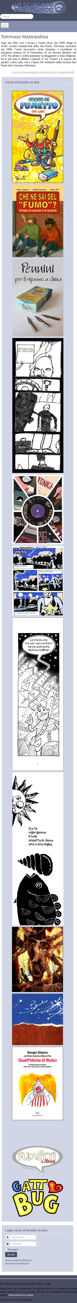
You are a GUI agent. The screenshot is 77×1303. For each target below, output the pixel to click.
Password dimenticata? (17, 1263)
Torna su (72, 1299)
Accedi (11, 1254)
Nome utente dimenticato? (18, 1260)
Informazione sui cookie (20, 1295)
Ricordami (13, 1249)
